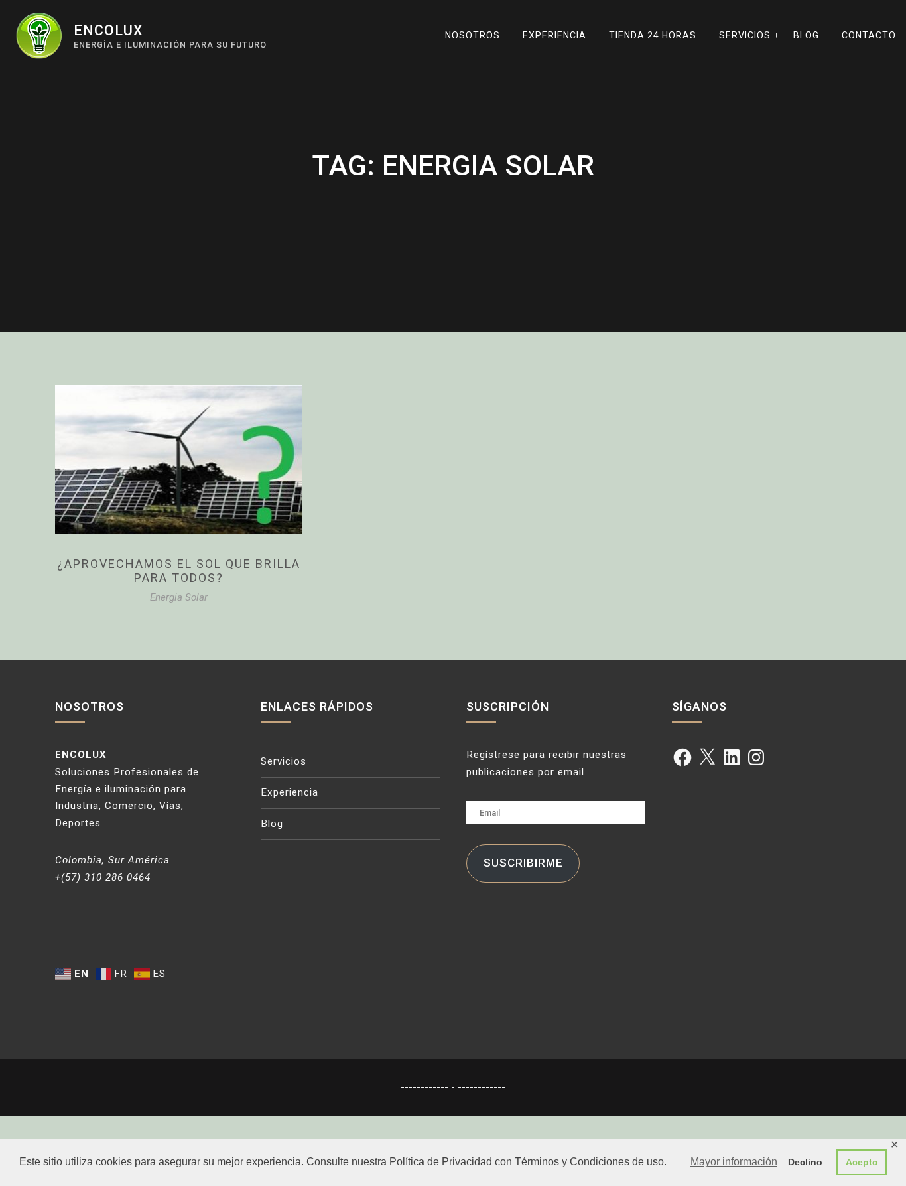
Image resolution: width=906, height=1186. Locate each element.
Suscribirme (523, 862)
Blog (806, 35)
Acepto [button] (862, 1162)
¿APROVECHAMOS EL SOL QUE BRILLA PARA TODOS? (178, 571)
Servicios (745, 35)
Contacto (869, 35)
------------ (426, 1087)
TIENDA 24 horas (652, 35)
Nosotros (472, 35)
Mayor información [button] (733, 1161)
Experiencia (554, 35)
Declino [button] (805, 1162)
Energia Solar (179, 597)
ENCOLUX (108, 30)
